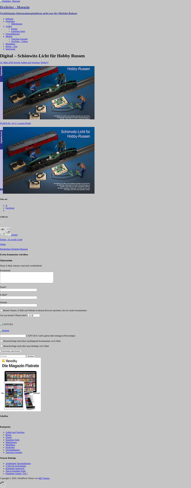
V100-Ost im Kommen (16, 466)
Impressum (10, 49)
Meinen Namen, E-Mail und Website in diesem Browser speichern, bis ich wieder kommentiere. (45, 310)
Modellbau (10, 44)
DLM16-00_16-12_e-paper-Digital (15, 123)
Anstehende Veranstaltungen (18, 463)
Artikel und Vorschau (30, 62)
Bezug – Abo (11, 46)
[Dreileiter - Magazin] (10, 1)
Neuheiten (10, 21)
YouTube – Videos (19, 41)
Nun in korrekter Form (16, 471)
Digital (14, 29)
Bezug (8, 435)
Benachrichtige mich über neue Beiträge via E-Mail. (26, 346)
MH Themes (44, 478)
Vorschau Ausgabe (19, 39)
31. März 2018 (6, 62)
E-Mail (3, 295)
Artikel (9, 26)
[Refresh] (4, 330)
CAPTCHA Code (34, 336)
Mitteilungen (16, 24)
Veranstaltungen (13, 34)
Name (2, 287)
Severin (17, 62)
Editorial (9, 19)
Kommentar (5, 270)
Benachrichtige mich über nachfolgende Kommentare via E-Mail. (32, 341)
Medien (9, 36)
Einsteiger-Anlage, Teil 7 (17, 473)
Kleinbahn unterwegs (15, 468)
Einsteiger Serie (18, 31)
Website (3, 302)
